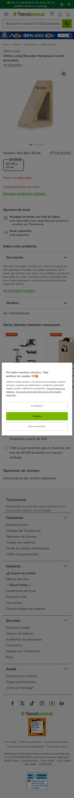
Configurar (37, 405)
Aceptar (37, 416)
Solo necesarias (37, 426)
